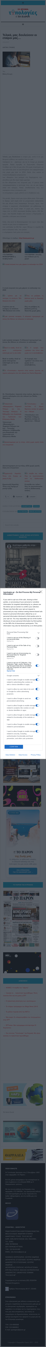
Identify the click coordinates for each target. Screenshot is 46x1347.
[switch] (37, 638)
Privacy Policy (36, 755)
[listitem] (23, 633)
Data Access (23, 755)
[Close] (42, 592)
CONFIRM (14, 747)
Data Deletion (10, 755)
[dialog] (23, 673)
